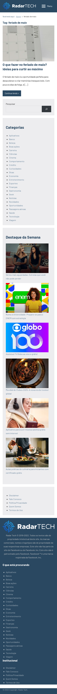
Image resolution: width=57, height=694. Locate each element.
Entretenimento (16, 179)
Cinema (12, 157)
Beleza (12, 143)
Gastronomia (15, 190)
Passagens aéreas (17, 209)
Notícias (13, 198)
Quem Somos (15, 506)
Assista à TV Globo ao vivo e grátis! (22, 354)
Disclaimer (14, 495)
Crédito (12, 165)
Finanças (13, 187)
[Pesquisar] (46, 109)
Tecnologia (14, 216)
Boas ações (14, 146)
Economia (13, 176)
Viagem (12, 220)
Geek (11, 194)
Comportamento (16, 161)
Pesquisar (10, 104)
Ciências (13, 154)
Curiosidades (15, 168)
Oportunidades (16, 205)
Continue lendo (11, 93)
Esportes (13, 183)
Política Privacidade (18, 503)
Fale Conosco (15, 499)
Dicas (11, 172)
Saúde (12, 213)
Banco (12, 139)
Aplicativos (14, 135)
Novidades (14, 202)
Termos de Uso (16, 510)
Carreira (13, 150)
